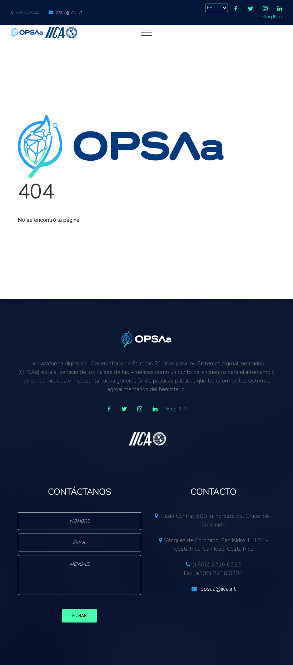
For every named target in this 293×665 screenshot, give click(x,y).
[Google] (139, 408)
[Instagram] (265, 8)
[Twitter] (250, 8)
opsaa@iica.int (69, 13)
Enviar (79, 616)
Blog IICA (272, 16)
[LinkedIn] (279, 8)
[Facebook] (235, 8)
